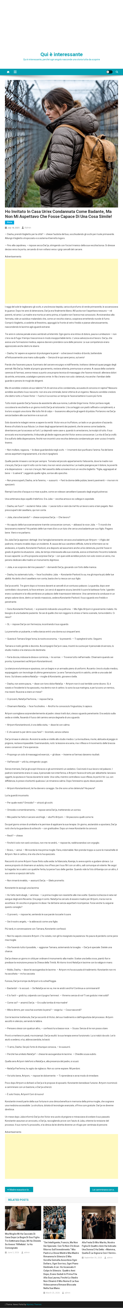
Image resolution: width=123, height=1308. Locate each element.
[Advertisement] (61, 24)
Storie (9, 222)
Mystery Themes (34, 1304)
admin (28, 227)
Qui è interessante (62, 54)
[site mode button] (109, 72)
